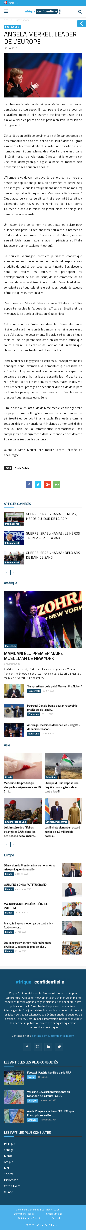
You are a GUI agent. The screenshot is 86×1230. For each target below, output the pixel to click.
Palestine (51, 777)
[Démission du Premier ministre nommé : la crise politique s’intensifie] (72, 870)
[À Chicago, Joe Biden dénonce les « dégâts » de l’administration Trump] (14, 730)
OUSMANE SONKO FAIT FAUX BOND (25, 884)
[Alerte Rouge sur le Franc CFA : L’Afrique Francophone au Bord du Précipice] (14, 1116)
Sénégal (9, 1150)
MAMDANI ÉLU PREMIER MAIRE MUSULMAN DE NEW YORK (33, 656)
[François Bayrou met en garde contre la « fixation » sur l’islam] (72, 928)
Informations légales (23, 1214)
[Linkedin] (48, 1047)
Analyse (32, 1100)
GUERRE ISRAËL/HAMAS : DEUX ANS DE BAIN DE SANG (53, 555)
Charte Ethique (54, 1214)
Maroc (31, 1077)
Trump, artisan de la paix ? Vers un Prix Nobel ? (54, 686)
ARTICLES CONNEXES (17, 503)
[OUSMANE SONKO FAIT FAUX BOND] (72, 890)
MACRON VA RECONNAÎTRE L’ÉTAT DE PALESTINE (26, 906)
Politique (9, 1144)
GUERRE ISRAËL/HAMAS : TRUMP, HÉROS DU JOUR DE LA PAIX (51, 516)
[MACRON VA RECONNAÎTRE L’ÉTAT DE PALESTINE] (72, 909)
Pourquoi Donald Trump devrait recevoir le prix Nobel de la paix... (52, 707)
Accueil (8, 20)
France (8, 874)
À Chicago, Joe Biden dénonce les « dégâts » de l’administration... (53, 727)
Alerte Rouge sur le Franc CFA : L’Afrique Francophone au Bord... (50, 1113)
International (23, 20)
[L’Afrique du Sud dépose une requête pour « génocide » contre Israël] (63, 766)
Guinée (8, 1192)
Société (9, 1174)
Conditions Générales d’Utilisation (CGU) (37, 1209)
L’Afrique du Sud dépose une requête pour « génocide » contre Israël (62, 787)
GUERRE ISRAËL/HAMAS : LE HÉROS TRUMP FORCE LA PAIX (53, 536)
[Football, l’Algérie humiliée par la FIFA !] (14, 1078)
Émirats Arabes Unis (15, 822)
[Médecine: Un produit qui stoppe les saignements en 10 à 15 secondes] (23, 766)
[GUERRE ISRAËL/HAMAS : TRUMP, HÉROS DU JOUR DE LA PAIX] (14, 519)
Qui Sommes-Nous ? (29, 1218)
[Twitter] (59, 1047)
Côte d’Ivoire (12, 1186)
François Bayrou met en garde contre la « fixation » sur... (28, 925)
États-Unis (10, 646)
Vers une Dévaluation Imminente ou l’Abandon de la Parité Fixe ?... (48, 1094)
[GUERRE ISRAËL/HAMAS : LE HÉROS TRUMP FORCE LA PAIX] (14, 538)
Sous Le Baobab (22, 468)
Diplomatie (11, 1180)
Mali (6, 1168)
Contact (56, 1218)
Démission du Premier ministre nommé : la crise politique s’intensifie (29, 867)
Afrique (8, 1162)
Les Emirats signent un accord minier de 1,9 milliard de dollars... (62, 831)
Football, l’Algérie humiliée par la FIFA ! (49, 1072)
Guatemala (34, 691)
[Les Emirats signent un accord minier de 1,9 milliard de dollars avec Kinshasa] (63, 811)
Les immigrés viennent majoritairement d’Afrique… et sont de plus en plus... (27, 944)
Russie (8, 777)
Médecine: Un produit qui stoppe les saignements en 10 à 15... (22, 787)
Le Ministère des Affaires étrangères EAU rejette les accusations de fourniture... (20, 831)
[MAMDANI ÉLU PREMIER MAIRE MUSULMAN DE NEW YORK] (43, 619)
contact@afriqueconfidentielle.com (53, 1035)
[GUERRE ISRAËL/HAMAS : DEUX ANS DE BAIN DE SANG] (14, 557)
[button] (80, 12)
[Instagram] (38, 1047)
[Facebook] (27, 1047)
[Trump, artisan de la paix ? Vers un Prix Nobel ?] (14, 691)
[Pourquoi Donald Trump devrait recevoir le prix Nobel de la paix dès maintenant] (14, 711)
